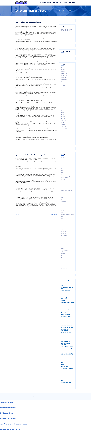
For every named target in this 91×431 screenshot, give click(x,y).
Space (62, 255)
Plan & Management (64, 235)
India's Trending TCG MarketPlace (67, 319)
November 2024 (64, 93)
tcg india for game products (66, 377)
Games (62, 195)
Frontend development (65, 314)
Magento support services (8, 418)
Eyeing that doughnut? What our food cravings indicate (31, 155)
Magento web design (65, 335)
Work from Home (64, 268)
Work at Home (63, 266)
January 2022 (63, 120)
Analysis (62, 157)
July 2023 (62, 106)
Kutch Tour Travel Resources (66, 325)
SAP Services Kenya (6, 413)
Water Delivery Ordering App (66, 264)
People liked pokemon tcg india (67, 346)
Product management (65, 366)
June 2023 (63, 108)
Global (62, 197)
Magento (62, 220)
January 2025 (63, 91)
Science (62, 248)
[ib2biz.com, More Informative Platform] (21, 3)
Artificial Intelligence (64, 159)
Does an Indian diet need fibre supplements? (28, 22)
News (62, 229)
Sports (65, 2)
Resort (62, 242)
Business (44, 2)
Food (62, 188)
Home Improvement (64, 203)
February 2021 (63, 138)
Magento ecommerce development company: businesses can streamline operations (67, 30)
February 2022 (63, 118)
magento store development (66, 33)
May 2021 (62, 132)
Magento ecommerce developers (67, 327)
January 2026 (63, 71)
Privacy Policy (63, 364)
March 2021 (63, 136)
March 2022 (63, 116)
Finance (62, 186)
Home (39, 2)
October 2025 (63, 77)
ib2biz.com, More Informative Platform (45, 396)
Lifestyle (62, 216)
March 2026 (63, 69)
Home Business (63, 201)
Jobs (62, 212)
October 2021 (63, 126)
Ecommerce (63, 179)
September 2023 (64, 104)
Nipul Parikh (54, 214)
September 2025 (64, 79)
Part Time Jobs (63, 231)
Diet (61, 174)
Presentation (63, 237)
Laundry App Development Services (67, 214)
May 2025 (62, 87)
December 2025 (64, 73)
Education (49, 2)
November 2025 (64, 75)
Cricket (62, 172)
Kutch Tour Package (6, 402)
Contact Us (63, 300)
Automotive (63, 162)
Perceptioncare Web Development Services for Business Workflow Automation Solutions (67, 354)
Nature (61, 2)
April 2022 (63, 114)
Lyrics (73, 2)
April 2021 (62, 134)
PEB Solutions (63, 233)
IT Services (63, 210)
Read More (17, 214)
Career (62, 168)
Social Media (63, 253)
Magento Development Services (10, 429)
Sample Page (63, 375)
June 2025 (63, 85)
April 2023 (63, 112)
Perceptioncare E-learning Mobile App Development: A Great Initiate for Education (67, 350)
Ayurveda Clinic (63, 164)
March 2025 (63, 89)
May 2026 (62, 67)
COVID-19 (62, 170)
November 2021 (63, 124)
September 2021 (64, 128)
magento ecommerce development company (14, 424)
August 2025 (63, 81)
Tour (70, 2)
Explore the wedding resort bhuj (67, 309)
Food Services (56, 2)
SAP (61, 246)
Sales (62, 244)
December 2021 (63, 122)
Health (62, 199)
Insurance (62, 208)
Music (62, 225)
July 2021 (62, 130)
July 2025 (62, 83)
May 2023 (62, 110)
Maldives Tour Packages (8, 408)
